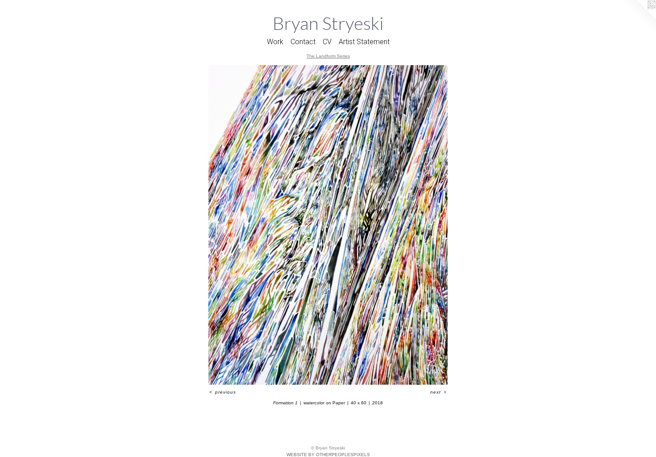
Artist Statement (364, 41)
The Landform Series (328, 56)
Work (275, 41)
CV (327, 41)
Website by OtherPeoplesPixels (328, 454)
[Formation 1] (328, 225)
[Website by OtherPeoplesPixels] (638, 18)
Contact (303, 41)
